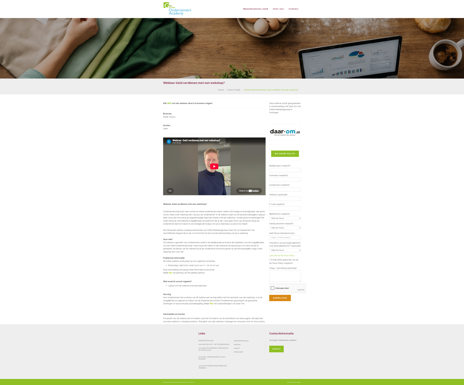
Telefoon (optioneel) (278, 195)
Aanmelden (280, 298)
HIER (169, 103)
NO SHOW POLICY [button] (285, 154)
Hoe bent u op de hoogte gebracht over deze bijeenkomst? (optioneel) (285, 244)
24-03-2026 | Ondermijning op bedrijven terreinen (213, 367)
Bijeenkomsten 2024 (241, 341)
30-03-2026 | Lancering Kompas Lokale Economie (212, 358)
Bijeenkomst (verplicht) (279, 214)
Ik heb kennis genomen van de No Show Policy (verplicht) (283, 261)
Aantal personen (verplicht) (281, 223)
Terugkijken (238, 352)
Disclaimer (191, 382)
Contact (293, 9)
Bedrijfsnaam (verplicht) (279, 166)
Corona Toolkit (233, 90)
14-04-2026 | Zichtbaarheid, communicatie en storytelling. (213, 349)
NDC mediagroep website (294, 382)
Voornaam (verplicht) (278, 175)
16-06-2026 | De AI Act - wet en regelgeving (214, 344)
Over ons (278, 9)
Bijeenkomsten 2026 (255, 9)
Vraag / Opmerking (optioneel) (283, 268)
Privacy (185, 382)
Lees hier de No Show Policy (282, 255)
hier (211, 303)
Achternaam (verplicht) (279, 185)
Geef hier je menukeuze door (282, 233)
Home (221, 90)
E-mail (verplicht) (276, 204)
